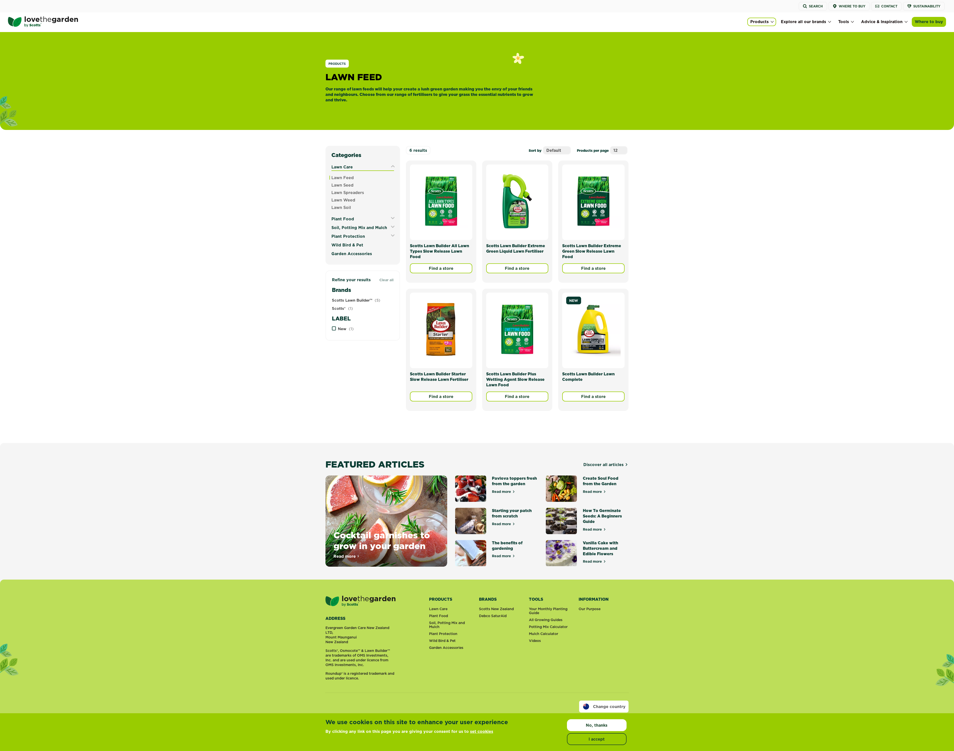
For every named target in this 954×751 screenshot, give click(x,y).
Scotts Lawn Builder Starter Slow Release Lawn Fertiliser (439, 376)
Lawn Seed (342, 185)
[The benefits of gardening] (470, 553)
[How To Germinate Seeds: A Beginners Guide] (561, 521)
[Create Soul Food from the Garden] (561, 488)
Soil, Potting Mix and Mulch (359, 227)
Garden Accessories (351, 253)
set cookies (481, 731)
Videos (535, 640)
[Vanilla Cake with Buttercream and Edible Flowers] (561, 553)
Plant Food (342, 219)
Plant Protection (348, 236)
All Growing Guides (545, 619)
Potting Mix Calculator (548, 626)
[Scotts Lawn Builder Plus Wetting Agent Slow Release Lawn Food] (517, 329)
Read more (346, 556)
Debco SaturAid (493, 615)
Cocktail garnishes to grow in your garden (381, 540)
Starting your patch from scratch (512, 513)
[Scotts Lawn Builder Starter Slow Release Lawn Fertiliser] (441, 329)
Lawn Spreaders (347, 192)
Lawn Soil (341, 207)
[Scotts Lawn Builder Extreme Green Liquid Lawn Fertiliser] (517, 201)
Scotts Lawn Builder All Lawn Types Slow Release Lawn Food (439, 251)
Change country (609, 706)
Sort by (535, 150)
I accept (597, 739)
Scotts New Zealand (496, 608)
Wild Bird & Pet (347, 245)
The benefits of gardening (507, 545)
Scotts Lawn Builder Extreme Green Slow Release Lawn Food (591, 251)
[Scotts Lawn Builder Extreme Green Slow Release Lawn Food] (593, 201)
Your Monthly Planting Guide (548, 610)
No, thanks (596, 725)
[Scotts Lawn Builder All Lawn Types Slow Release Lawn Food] (441, 201)
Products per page (593, 150)
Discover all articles (603, 464)
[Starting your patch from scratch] (470, 521)
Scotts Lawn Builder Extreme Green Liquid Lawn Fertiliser (515, 248)
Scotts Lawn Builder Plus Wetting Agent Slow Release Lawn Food (515, 379)
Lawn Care (342, 167)
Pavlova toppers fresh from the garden (514, 480)
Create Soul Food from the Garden (600, 480)
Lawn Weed (343, 200)
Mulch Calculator (543, 633)
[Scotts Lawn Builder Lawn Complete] (593, 329)
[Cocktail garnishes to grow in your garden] (386, 520)
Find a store (441, 268)
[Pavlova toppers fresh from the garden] (470, 488)
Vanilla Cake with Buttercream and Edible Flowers (600, 548)
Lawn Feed (342, 177)
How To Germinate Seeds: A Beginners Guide (602, 516)
